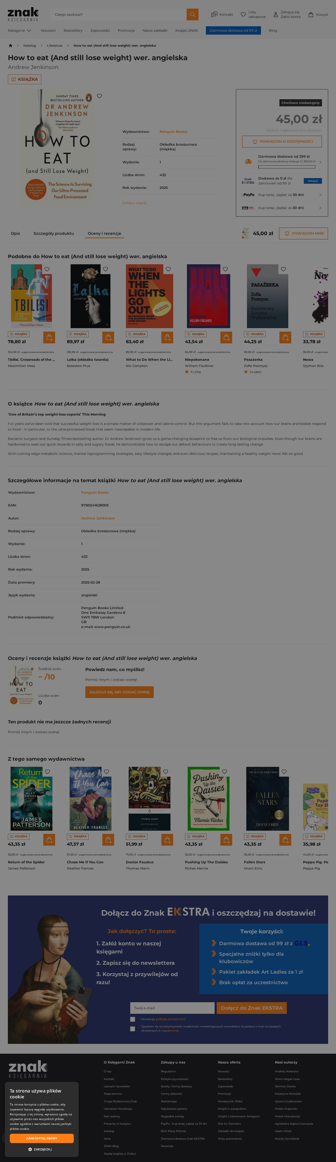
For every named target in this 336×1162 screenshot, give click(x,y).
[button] (42, 1149)
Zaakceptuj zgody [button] (41, 1138)
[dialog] (42, 1119)
